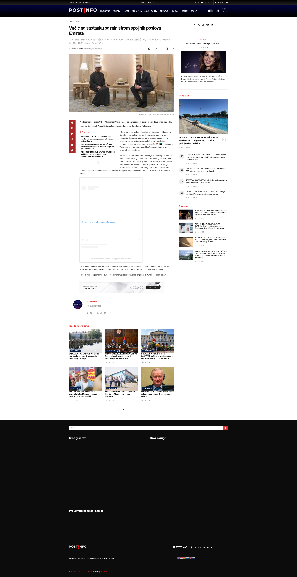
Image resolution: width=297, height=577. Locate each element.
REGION (185, 11)
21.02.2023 (72, 49)
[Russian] (187, 558)
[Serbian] (190, 558)
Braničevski (156, 451)
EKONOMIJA (137, 11)
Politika (78, 21)
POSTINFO (92, 301)
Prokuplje (101, 487)
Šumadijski (194, 487)
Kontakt (111, 558)
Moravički (155, 493)
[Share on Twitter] (72, 128)
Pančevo (100, 463)
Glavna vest (112, 350)
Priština (100, 481)
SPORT (194, 11)
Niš (97, 445)
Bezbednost (75, 350)
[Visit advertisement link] (121, 287)
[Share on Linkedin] (72, 134)
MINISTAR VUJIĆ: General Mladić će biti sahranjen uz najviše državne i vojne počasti (157, 394)
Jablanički (155, 457)
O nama (71, 2)
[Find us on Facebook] (195, 2)
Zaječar (127, 487)
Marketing (79, 2)
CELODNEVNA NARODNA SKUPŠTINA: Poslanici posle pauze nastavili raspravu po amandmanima (97, 146)
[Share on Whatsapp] (72, 139)
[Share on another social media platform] (72, 150)
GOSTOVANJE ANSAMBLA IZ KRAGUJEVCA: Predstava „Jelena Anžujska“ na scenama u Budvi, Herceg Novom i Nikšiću (211, 212)
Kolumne (203, 39)
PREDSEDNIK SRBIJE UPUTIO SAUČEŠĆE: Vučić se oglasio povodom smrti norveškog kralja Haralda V (98, 154)
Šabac (99, 493)
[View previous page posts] (96, 162)
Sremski (193, 481)
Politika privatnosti (93, 558)
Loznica (73, 499)
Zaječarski (194, 499)
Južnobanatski (158, 469)
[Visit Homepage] (83, 10)
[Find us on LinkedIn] (208, 2)
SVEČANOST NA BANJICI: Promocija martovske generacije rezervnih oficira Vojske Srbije (97, 139)
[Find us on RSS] (211, 2)
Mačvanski (156, 487)
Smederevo (102, 499)
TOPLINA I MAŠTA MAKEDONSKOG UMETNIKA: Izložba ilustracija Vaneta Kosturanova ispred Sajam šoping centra (209, 226)
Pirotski (154, 512)
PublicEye (103, 571)
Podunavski (156, 518)
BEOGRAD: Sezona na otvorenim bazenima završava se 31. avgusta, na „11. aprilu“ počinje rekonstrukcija (198, 140)
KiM (152, 481)
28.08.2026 (74, 362)
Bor (71, 451)
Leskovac (74, 493)
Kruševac (74, 487)
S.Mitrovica (129, 451)
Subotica (128, 457)
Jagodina (74, 463)
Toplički (193, 493)
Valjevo (127, 469)
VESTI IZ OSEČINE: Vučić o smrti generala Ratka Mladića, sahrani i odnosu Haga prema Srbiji (83, 394)
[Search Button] (227, 2)
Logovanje (219, 2)
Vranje (126, 475)
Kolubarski (155, 475)
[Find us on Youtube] (202, 2)
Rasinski (193, 451)
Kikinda (73, 469)
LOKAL (175, 11)
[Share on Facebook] (72, 122)
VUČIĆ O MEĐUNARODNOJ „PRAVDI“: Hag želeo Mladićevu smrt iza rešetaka (120, 394)
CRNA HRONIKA (151, 11)
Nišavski (154, 499)
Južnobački (156, 463)
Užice (126, 463)
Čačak (72, 457)
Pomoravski (195, 445)
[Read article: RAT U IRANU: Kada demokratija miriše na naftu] (203, 62)
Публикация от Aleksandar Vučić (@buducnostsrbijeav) (111, 259)
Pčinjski (154, 506)
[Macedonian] (184, 558)
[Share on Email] (72, 145)
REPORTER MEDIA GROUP (83, 571)
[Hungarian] (181, 558)
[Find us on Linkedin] (212, 25)
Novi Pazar (102, 451)
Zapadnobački (196, 506)
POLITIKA (117, 11)
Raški (192, 457)
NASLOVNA (105, 11)
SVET (126, 11)
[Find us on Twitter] (199, 2)
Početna (71, 21)
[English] (178, 558)
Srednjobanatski (197, 475)
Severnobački (196, 463)
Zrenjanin (128, 493)
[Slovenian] (193, 558)
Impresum (86, 2)
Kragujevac (75, 475)
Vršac (126, 481)
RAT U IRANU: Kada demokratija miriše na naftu (203, 43)
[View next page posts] (100, 162)
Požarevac (101, 475)
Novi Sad (101, 457)
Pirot (98, 469)
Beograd (73, 445)
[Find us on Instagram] (205, 2)
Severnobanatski (198, 469)
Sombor (127, 445)
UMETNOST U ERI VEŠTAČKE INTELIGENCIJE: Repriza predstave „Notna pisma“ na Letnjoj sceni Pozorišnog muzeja (211, 240)
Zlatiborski (194, 512)
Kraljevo (73, 481)
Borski (153, 445)
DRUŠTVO (164, 11)
